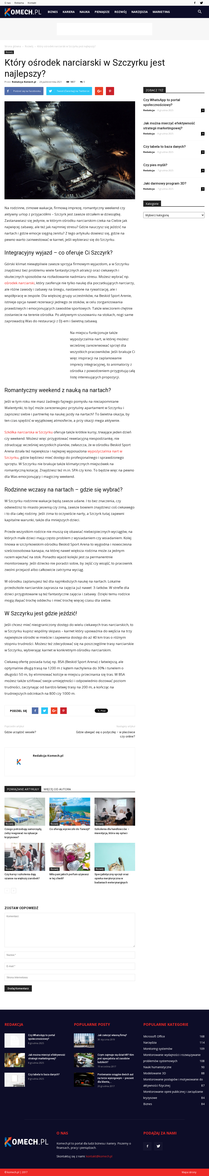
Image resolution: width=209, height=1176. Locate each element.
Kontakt (32, 2)
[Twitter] (201, 3)
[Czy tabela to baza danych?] (14, 1080)
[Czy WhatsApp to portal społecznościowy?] (14, 1040)
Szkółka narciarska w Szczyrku (28, 432)
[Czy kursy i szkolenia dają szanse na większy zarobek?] (24, 857)
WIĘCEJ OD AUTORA (57, 789)
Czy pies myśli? (155, 165)
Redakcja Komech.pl (24, 81)
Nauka (85, 12)
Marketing (161, 12)
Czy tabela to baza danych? (164, 146)
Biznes (53, 12)
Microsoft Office (154, 1036)
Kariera (69, 12)
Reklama (19, 2)
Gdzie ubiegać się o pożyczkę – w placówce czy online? (105, 734)
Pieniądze (102, 12)
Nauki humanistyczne (157, 1067)
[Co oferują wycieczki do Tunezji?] (69, 812)
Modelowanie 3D (154, 1073)
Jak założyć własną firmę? (112, 1035)
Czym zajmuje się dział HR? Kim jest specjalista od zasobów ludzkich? (116, 1058)
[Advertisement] (104, 29)
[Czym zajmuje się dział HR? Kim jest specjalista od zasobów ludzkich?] (84, 1060)
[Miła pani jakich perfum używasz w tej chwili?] (69, 857)
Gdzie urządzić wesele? (20, 732)
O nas (7, 2)
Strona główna (12, 46)
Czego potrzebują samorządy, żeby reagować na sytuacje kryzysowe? (23, 833)
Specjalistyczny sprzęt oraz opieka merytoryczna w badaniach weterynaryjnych (111, 878)
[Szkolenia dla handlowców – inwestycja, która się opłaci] (114, 812)
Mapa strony (189, 1172)
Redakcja (149, 110)
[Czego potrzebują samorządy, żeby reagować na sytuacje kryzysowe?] (24, 812)
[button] (200, 12)
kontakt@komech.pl (99, 1156)
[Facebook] (195, 3)
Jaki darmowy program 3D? (164, 183)
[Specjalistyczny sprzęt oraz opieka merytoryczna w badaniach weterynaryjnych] (114, 857)
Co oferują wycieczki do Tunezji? (69, 829)
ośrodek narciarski (19, 283)
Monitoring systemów (157, 1049)
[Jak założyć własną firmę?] (84, 1040)
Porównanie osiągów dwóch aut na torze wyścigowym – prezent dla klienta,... (116, 1078)
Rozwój (121, 12)
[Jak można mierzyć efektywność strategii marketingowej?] (14, 1060)
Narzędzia (139, 12)
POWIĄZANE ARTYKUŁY (23, 789)
